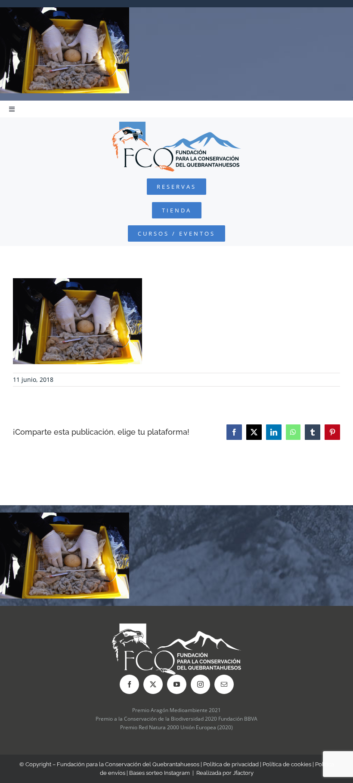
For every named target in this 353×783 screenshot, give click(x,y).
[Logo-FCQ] (176, 125)
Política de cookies (287, 764)
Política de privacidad (231, 764)
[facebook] (129, 684)
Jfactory (243, 773)
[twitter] (153, 684)
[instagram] (200, 684)
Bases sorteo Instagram (159, 773)
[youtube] (176, 684)
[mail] (224, 684)
